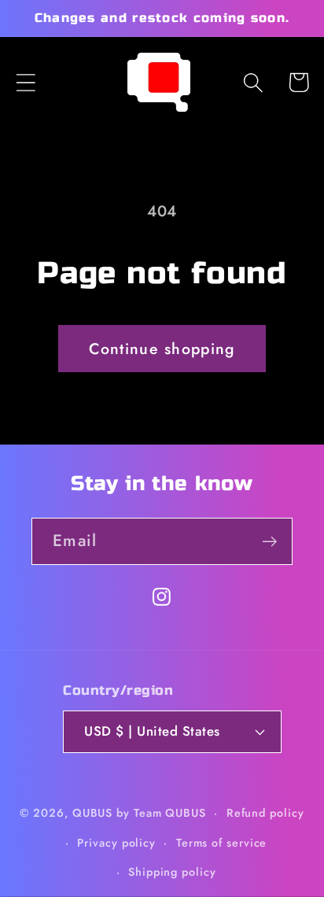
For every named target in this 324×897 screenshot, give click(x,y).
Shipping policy (172, 872)
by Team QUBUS (161, 813)
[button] (25, 82)
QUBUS (92, 813)
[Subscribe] (269, 542)
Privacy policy (116, 843)
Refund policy (265, 813)
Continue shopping (161, 349)
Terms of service (221, 843)
